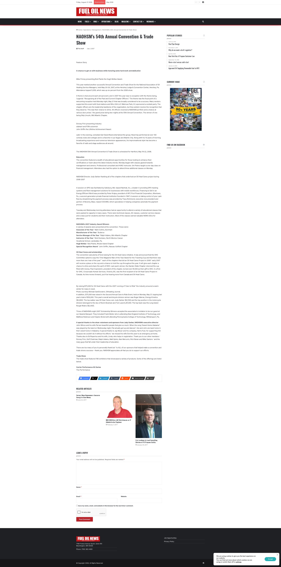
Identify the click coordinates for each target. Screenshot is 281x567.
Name (79, 487)
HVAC (95, 21)
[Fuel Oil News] (96, 11)
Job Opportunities (170, 538)
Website (124, 496)
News (80, 21)
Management (96, 30)
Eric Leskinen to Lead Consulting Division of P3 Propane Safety (146, 441)
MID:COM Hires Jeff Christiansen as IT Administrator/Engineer (118, 421)
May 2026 (109, 2)
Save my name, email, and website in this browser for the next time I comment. (105, 506)
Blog (116, 21)
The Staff (81, 48)
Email (78, 496)
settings (238, 562)
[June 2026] (186, 109)
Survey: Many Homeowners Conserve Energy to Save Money (88, 396)
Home (80, 30)
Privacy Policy (169, 541)
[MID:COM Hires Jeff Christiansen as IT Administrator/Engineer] (119, 406)
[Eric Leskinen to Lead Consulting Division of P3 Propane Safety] (149, 416)
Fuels (87, 21)
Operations (105, 21)
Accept (270, 559)
